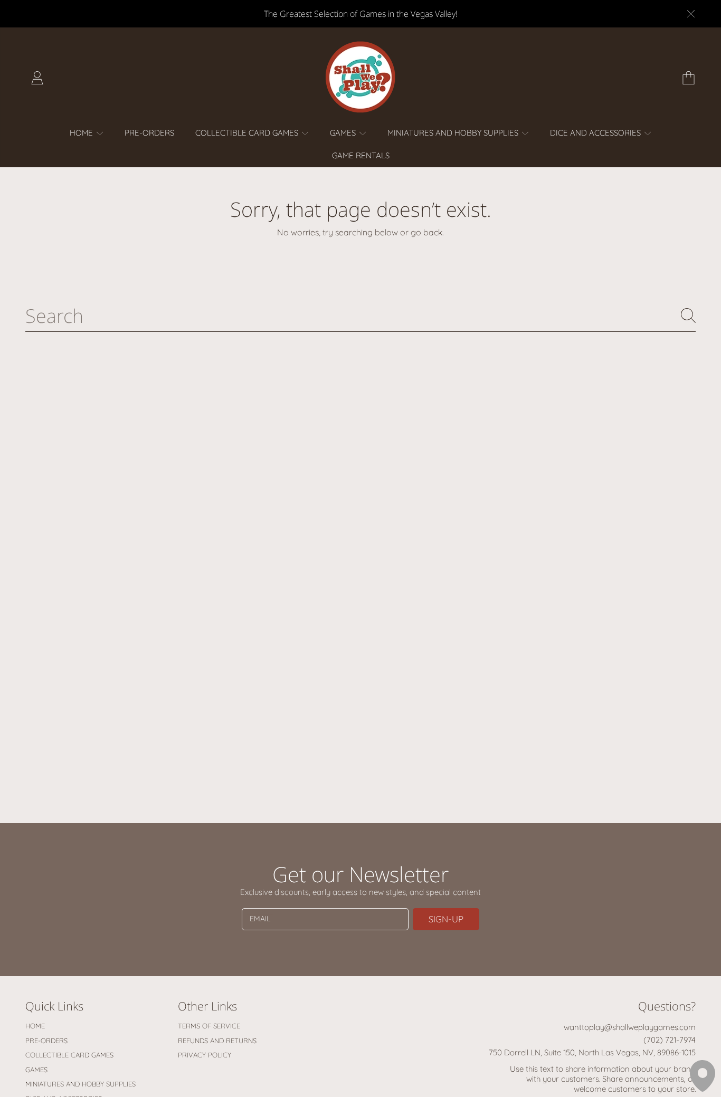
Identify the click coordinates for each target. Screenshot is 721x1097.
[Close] (691, 14)
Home (82, 133)
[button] (688, 77)
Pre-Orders (46, 1040)
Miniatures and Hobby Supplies (453, 133)
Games (344, 133)
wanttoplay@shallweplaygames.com (630, 1027)
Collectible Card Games (247, 133)
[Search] (688, 315)
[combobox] (360, 315)
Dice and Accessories (596, 133)
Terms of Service (209, 1026)
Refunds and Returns (217, 1040)
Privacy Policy (204, 1055)
